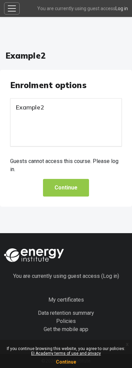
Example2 (30, 107)
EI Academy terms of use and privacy (66, 353)
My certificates (66, 300)
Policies (66, 321)
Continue (66, 362)
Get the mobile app (66, 329)
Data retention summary (66, 313)
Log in (121, 8)
